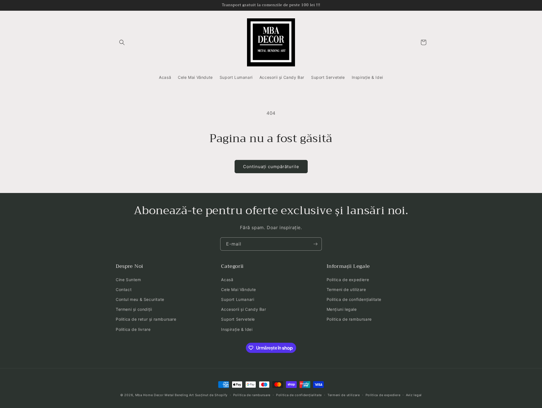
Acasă (227, 279)
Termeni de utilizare (346, 289)
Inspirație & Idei (236, 329)
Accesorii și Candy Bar (243, 309)
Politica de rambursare (349, 319)
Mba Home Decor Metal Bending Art (164, 395)
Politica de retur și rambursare (146, 319)
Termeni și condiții (134, 309)
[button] (122, 42)
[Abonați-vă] (315, 244)
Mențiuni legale (342, 309)
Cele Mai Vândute (238, 289)
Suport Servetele (238, 319)
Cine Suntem (128, 279)
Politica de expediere (348, 279)
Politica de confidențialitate (354, 299)
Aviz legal (414, 395)
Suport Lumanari (237, 299)
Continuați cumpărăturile (271, 166)
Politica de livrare (133, 329)
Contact (124, 289)
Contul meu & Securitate (140, 299)
